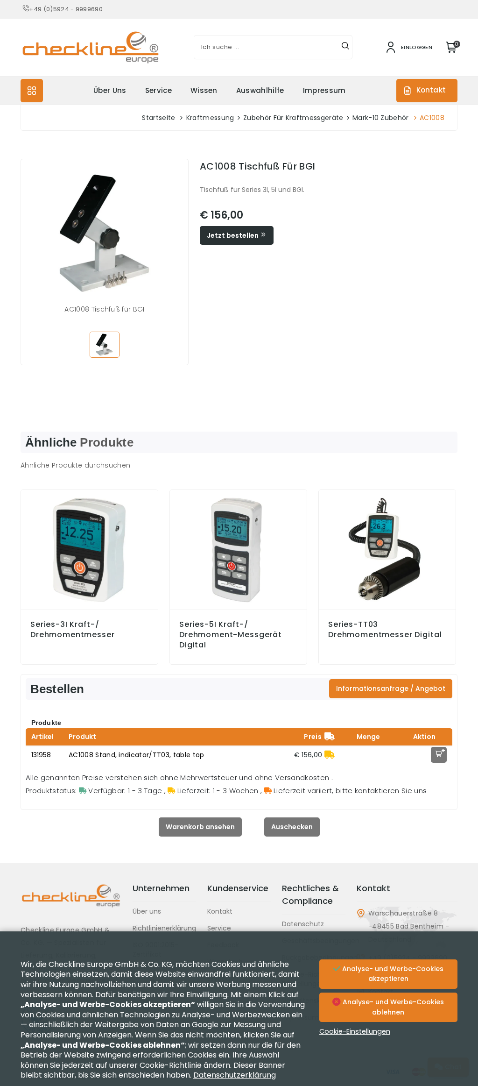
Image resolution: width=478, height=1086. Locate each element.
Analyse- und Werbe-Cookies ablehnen (392, 1007)
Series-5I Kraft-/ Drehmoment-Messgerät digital (230, 634)
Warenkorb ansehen (200, 826)
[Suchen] (345, 47)
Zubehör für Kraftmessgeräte (293, 117)
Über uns (110, 90)
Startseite (158, 117)
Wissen (204, 90)
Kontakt (431, 90)
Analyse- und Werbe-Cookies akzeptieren (391, 974)
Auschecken (292, 826)
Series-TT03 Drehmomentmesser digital (385, 629)
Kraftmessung (210, 117)
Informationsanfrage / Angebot (390, 688)
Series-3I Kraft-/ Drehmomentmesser (72, 629)
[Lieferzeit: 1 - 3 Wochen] (329, 754)
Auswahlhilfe (260, 90)
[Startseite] (71, 903)
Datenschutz (303, 924)
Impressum (324, 90)
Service (158, 90)
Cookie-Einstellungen (354, 1031)
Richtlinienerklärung (164, 928)
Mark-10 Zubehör (380, 117)
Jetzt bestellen (233, 235)
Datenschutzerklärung (234, 1075)
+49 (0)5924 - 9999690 (66, 9)
